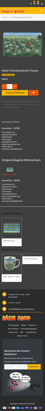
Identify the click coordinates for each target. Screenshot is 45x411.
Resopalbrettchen (8, 75)
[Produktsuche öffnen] (31, 4)
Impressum (32, 325)
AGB (21, 332)
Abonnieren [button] (34, 367)
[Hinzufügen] (14, 86)
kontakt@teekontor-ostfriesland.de (21, 309)
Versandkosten (31, 332)
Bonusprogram (14, 325)
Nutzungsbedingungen (29, 329)
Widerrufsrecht (22, 336)
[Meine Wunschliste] (38, 4)
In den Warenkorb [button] (14, 93)
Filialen (23, 325)
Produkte (5, 17)
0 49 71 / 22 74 (14, 303)
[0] (34, 4)
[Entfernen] (4, 86)
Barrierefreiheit (13, 329)
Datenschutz (13, 332)
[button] (33, 93)
